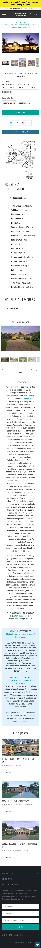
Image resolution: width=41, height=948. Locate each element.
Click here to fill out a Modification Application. (20, 680)
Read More (8, 772)
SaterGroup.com (19, 616)
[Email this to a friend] (29, 123)
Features (14, 308)
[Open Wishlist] (37, 944)
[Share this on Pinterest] (23, 123)
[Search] (31, 14)
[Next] (37, 43)
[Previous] (4, 43)
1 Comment (25, 850)
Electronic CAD (25, 103)
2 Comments (28, 805)
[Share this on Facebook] (17, 123)
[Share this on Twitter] (11, 123)
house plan (28, 399)
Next (25, 22)
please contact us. (20, 721)
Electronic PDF (9, 103)
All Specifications (18, 198)
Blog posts (20, 733)
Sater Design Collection (23, 942)
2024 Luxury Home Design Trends (15, 801)
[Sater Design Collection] (20, 14)
